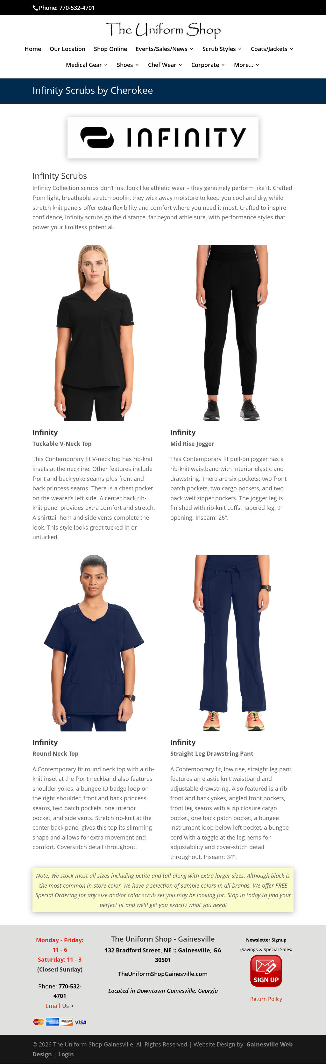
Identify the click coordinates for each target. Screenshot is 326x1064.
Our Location (67, 50)
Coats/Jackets (269, 50)
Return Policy (266, 998)
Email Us (57, 1005)
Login (66, 1054)
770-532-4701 (77, 7)
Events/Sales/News (162, 50)
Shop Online (110, 50)
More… (243, 65)
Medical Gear (84, 65)
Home (33, 50)
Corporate (205, 65)
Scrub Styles (219, 50)
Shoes (125, 65)
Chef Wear (162, 65)
